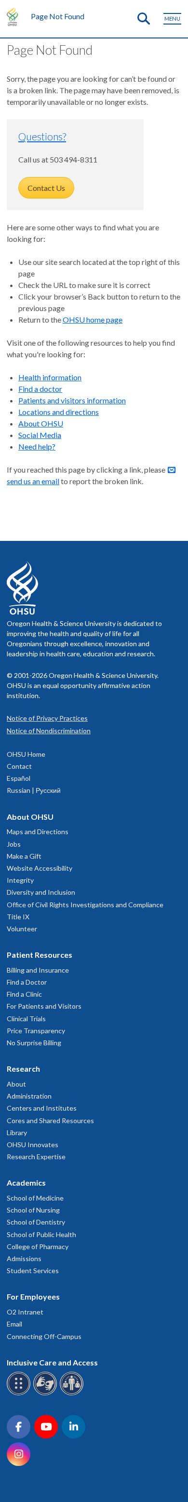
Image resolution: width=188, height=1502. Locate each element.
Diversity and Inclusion (41, 892)
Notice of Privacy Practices (47, 718)
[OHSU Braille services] (20, 1393)
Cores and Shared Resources (50, 1120)
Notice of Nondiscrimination (49, 730)
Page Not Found (57, 16)
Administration (29, 1096)
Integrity (20, 880)
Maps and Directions (37, 831)
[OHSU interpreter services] (73, 1393)
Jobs (14, 844)
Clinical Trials (26, 1018)
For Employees (33, 1296)
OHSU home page (92, 319)
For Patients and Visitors (44, 1006)
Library (17, 1132)
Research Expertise (36, 1156)
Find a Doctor (27, 982)
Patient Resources (39, 954)
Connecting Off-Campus (44, 1336)
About (16, 1084)
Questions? (42, 136)
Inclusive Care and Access (52, 1362)
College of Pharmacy (37, 1246)
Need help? (36, 446)
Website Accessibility (39, 868)
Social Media (39, 434)
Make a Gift (24, 856)
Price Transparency (36, 1030)
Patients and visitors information (72, 400)
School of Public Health (41, 1234)
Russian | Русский (34, 790)
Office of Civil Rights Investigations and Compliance (85, 905)
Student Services (33, 1270)
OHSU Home (26, 754)
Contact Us (46, 187)
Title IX (18, 917)
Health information (49, 377)
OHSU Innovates (32, 1144)
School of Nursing (33, 1210)
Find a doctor (40, 388)
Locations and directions (58, 411)
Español (18, 778)
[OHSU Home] (15, 16)
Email (14, 1324)
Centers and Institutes (42, 1108)
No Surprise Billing (34, 1043)
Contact (19, 766)
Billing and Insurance (38, 970)
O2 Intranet (25, 1312)
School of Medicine (35, 1198)
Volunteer (22, 929)
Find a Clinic (24, 994)
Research (23, 1068)
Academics (26, 1182)
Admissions (24, 1258)
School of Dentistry (36, 1222)
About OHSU (40, 423)
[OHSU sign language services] (46, 1393)
